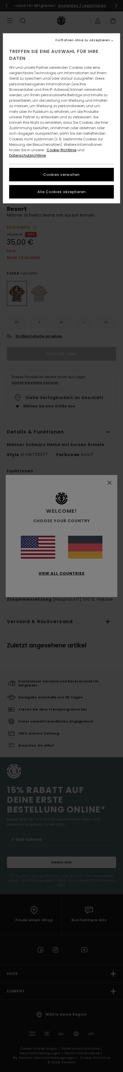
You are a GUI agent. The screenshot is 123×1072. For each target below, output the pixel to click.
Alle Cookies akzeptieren (61, 191)
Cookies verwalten (61, 174)
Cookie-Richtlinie (61, 150)
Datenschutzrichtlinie (27, 155)
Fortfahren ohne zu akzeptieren (82, 40)
